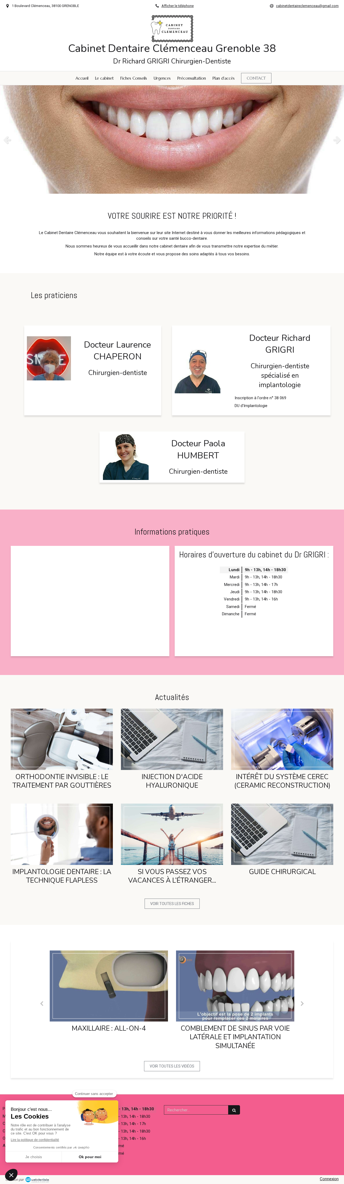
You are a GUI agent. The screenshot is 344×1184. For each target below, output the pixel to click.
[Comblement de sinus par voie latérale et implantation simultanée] (109, 986)
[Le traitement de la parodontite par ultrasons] (235, 986)
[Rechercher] (234, 1110)
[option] (172, 139)
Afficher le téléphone (178, 6)
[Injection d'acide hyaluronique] (172, 739)
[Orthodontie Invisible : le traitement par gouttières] (62, 739)
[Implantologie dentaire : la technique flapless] (62, 834)
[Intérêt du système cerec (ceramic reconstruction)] (282, 739)
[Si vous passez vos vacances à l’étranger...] (172, 834)
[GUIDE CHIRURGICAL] (282, 834)
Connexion (329, 1178)
